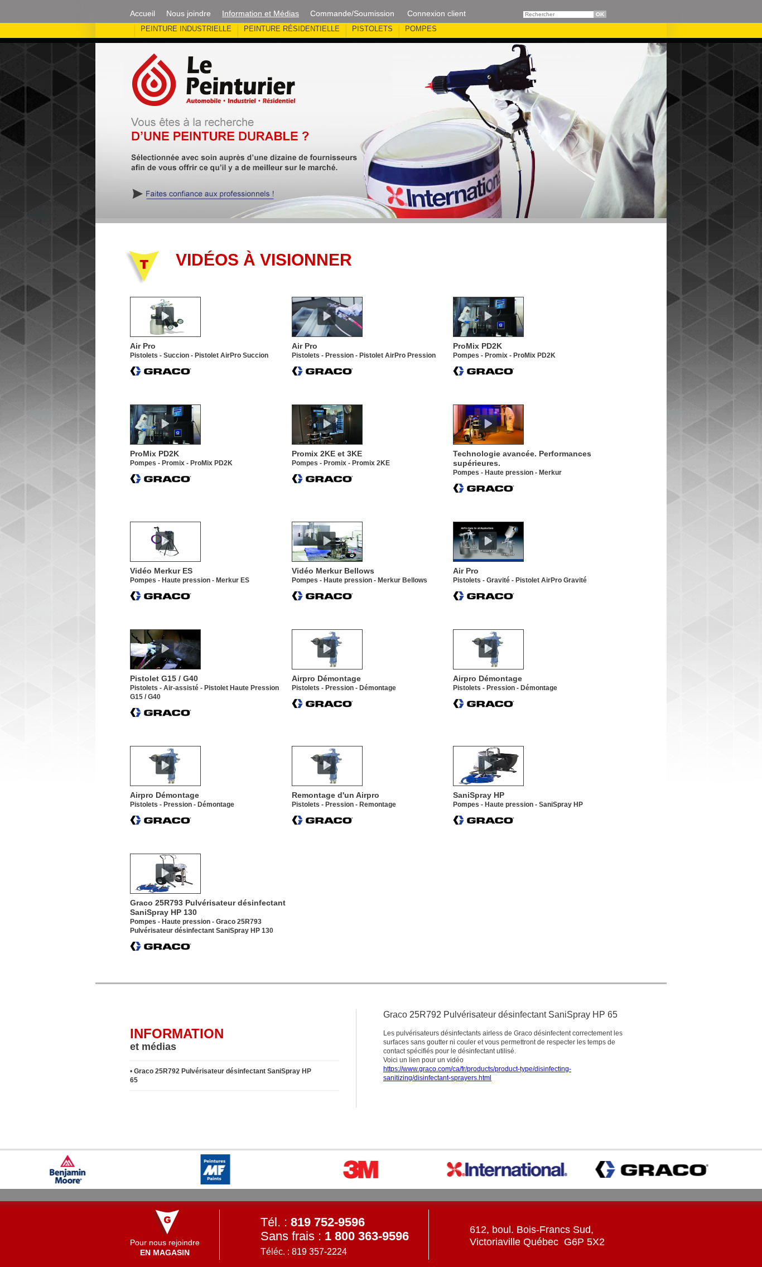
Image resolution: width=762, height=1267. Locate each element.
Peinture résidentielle (292, 29)
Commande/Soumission (352, 13)
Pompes (421, 29)
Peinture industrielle (186, 29)
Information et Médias (260, 13)
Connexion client (436, 13)
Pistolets (372, 29)
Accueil (142, 13)
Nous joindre (188, 13)
